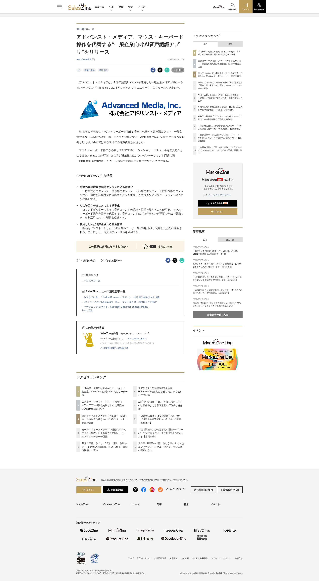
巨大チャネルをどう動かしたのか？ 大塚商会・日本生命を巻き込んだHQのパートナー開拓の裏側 (104, 419)
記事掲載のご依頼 (230, 489)
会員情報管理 (160, 558)
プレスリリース (92, 280)
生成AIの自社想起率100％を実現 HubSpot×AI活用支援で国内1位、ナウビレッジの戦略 (160, 391)
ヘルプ (131, 558)
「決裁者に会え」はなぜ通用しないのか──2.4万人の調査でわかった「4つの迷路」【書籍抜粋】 (160, 419)
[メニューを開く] (59, 6)
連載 (121, 6)
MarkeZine (82, 504)
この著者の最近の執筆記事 (114, 347)
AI (79, 70)
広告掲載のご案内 (203, 489)
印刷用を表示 (88, 260)
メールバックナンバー (219, 194)
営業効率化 (90, 70)
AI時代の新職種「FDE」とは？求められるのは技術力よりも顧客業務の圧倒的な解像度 (160, 405)
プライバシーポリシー (221, 558)
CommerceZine (111, 504)
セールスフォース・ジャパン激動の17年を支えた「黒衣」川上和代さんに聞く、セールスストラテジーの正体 (104, 433)
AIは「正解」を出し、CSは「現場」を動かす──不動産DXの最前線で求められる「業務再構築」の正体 (105, 446)
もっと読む (87, 310)
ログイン (219, 211)
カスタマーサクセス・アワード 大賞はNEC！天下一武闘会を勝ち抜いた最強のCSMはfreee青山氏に (103, 405)
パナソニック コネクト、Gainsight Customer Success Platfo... (116, 306)
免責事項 (173, 558)
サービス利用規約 (200, 558)
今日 (205, 44)
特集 (130, 6)
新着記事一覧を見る (217, 314)
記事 (111, 6)
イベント (142, 6)
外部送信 (239, 558)
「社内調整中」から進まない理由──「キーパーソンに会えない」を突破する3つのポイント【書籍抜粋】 (161, 433)
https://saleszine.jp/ (137, 338)
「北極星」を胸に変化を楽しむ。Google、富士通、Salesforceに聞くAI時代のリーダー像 (105, 391)
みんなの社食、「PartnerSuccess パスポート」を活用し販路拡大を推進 (121, 297)
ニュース (99, 6)
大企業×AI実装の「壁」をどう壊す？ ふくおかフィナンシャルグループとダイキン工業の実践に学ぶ (161, 446)
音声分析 (103, 70)
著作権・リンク (144, 558)
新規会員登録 (219, 203)
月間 (230, 44)
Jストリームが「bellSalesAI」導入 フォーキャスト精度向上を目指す (120, 301)
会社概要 (185, 558)
